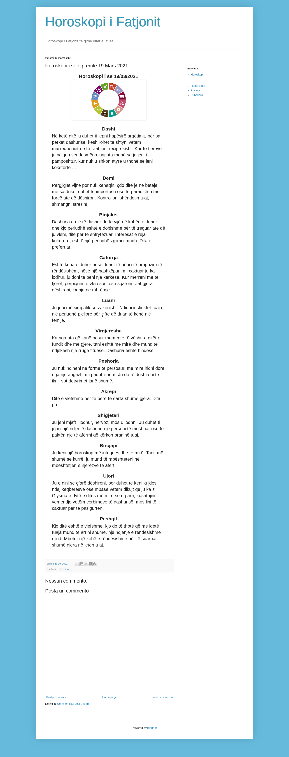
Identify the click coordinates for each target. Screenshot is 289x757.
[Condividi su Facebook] (90, 564)
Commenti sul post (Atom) (73, 703)
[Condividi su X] (86, 564)
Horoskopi (63, 569)
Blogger (152, 728)
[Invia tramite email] (77, 564)
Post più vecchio (163, 697)
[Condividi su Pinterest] (94, 564)
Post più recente (56, 697)
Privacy (195, 90)
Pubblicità (197, 95)
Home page (109, 697)
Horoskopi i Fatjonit (103, 21)
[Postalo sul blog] (81, 564)
